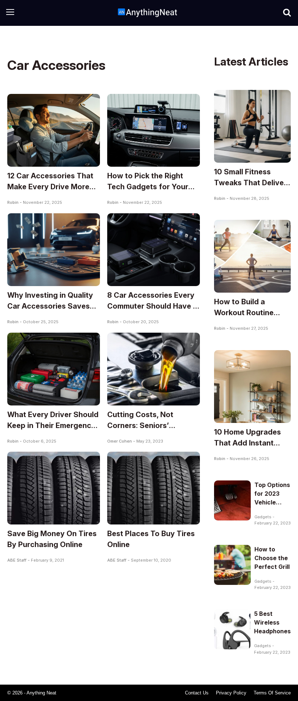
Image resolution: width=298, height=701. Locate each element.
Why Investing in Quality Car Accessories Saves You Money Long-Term (50, 306)
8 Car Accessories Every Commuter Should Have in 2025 (153, 306)
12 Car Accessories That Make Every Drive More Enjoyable (50, 186)
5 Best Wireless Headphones (272, 622)
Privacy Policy (231, 693)
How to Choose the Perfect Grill (272, 558)
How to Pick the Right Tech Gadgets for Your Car (147, 186)
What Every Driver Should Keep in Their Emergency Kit (52, 425)
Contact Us (197, 693)
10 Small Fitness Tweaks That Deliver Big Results (250, 182)
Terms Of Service (272, 693)
